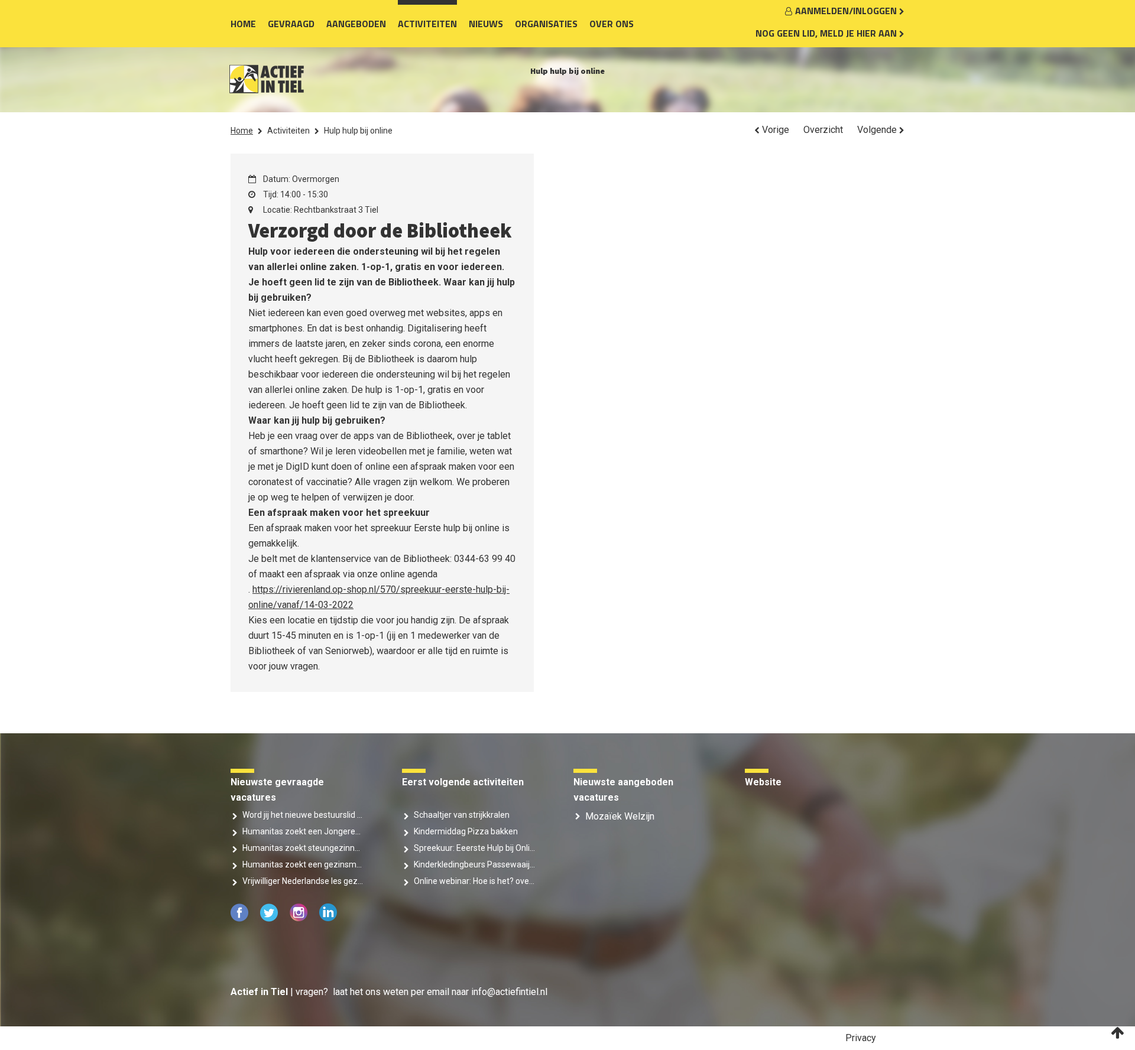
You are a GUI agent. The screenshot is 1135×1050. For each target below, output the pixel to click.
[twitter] (270, 918)
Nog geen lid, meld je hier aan (827, 33)
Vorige (774, 129)
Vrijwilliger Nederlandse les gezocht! (303, 881)
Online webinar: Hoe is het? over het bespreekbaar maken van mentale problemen (474, 881)
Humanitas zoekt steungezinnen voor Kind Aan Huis (303, 848)
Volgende (878, 129)
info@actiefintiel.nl (509, 991)
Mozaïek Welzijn (619, 816)
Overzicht (823, 129)
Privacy (860, 1038)
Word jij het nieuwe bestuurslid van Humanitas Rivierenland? (303, 815)
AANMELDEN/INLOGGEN (847, 11)
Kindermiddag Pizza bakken (466, 831)
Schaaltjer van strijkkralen (462, 815)
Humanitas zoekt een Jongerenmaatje (303, 831)
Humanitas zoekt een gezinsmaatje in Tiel (303, 864)
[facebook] (241, 918)
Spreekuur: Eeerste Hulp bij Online (474, 848)
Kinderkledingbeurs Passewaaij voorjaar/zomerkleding (474, 864)
